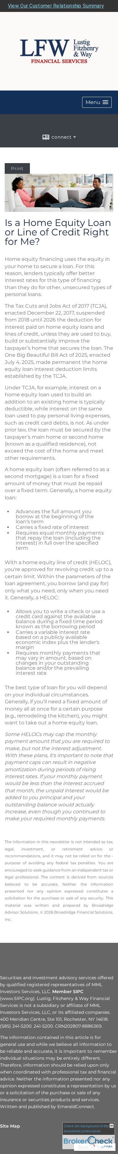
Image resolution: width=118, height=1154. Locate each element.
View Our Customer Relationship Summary (56, 6)
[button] (97, 102)
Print (17, 168)
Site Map (10, 1126)
